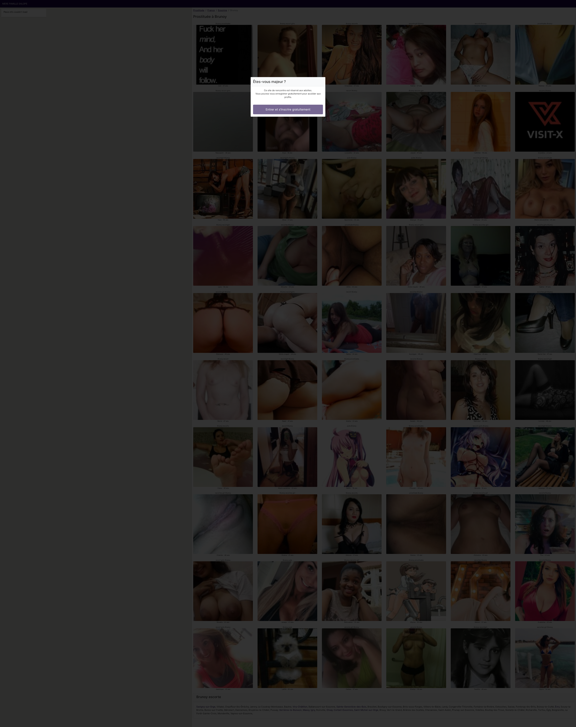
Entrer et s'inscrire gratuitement (288, 109)
